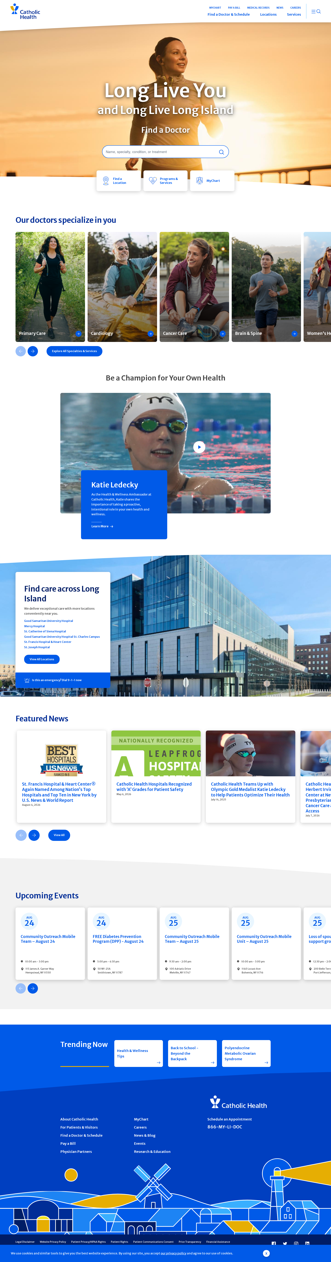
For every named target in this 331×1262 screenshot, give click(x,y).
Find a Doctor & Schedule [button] (229, 14)
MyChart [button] (215, 7)
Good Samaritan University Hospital (48, 621)
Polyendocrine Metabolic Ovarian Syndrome (240, 1053)
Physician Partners (76, 1151)
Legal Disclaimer (25, 1241)
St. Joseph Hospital (37, 647)
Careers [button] (295, 7)
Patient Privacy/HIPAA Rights (88, 1241)
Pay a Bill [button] (234, 7)
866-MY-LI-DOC (224, 1127)
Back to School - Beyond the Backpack (184, 1053)
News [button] (280, 7)
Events (140, 1143)
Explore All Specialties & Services (74, 351)
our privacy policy (173, 1253)
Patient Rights (119, 1241)
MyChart (141, 1119)
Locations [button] (268, 14)
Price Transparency (190, 1241)
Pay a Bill (68, 1143)
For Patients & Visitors (79, 1127)
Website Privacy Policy (53, 1241)
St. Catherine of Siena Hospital (45, 631)
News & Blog (145, 1135)
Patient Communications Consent (153, 1241)
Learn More (99, 526)
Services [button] (294, 14)
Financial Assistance (218, 1241)
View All (59, 835)
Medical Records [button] (258, 7)
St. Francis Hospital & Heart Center (47, 642)
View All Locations (42, 659)
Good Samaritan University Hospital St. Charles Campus (62, 636)
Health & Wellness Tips (132, 1053)
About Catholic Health (79, 1119)
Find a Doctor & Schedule (81, 1135)
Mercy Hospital (34, 626)
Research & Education (152, 1151)
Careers (140, 1127)
